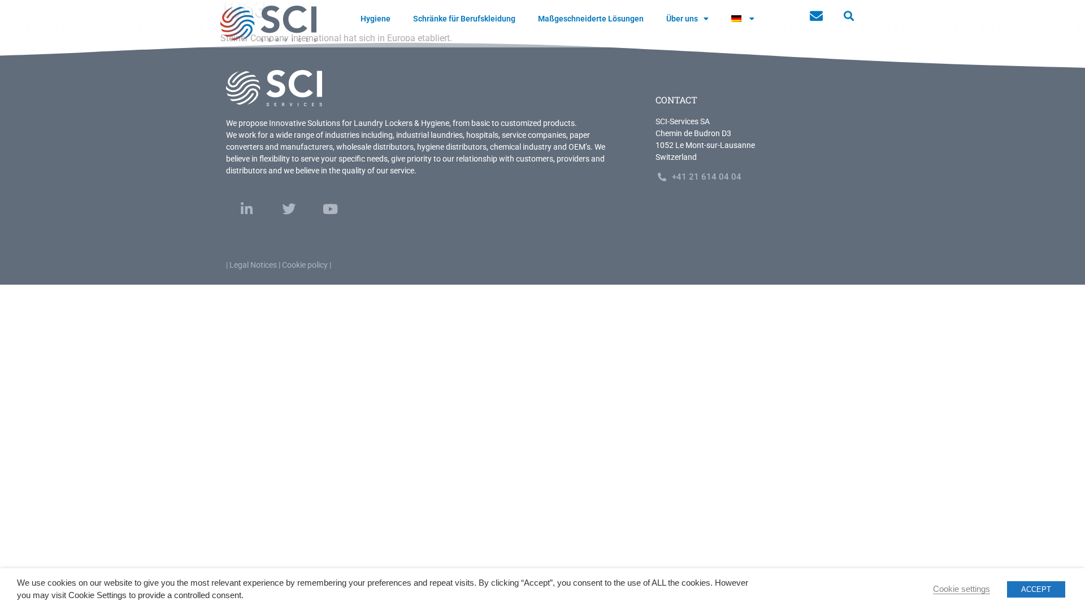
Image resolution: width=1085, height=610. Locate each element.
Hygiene (375, 18)
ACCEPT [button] (1036, 589)
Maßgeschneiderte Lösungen (591, 18)
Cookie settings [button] (961, 589)
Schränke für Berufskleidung (464, 18)
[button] (848, 16)
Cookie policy (305, 264)
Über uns (682, 18)
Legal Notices (253, 264)
